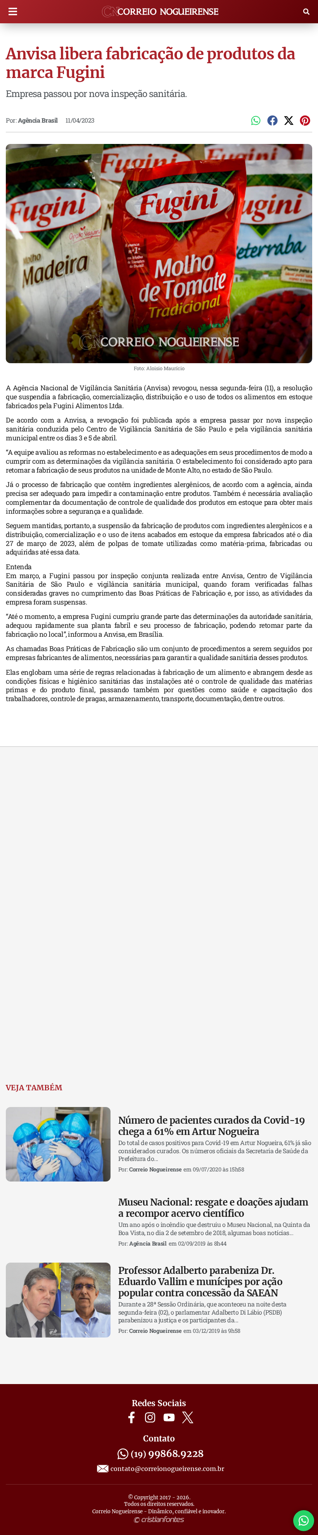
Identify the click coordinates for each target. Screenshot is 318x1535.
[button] (12, 12)
